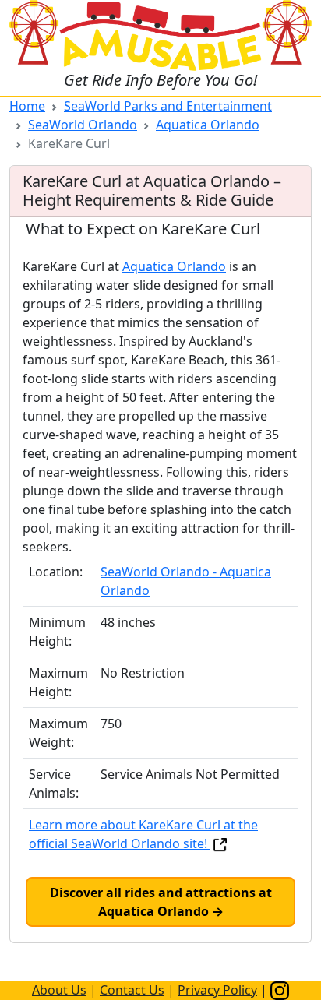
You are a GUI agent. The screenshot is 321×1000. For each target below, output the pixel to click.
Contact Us (132, 989)
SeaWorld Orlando (82, 124)
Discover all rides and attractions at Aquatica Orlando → (161, 902)
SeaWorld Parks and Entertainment (168, 105)
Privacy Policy (217, 989)
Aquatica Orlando (207, 124)
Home (27, 105)
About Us (59, 989)
